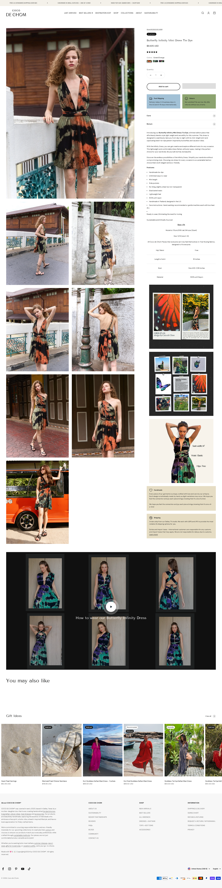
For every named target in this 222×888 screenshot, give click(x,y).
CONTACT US (94, 838)
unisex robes (15, 814)
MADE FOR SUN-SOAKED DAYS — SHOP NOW (125, 3)
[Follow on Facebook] (3, 869)
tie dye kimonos (49, 811)
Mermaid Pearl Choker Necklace (54, 781)
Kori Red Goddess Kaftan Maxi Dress (138, 781)
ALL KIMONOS (144, 817)
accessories (39, 814)
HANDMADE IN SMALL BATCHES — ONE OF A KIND (74, 3)
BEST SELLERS (144, 813)
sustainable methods (22, 835)
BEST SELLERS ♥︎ (86, 13)
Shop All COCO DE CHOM (154, 29)
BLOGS (91, 830)
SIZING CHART (193, 813)
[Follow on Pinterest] (16, 869)
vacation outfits (29, 846)
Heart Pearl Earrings (8, 781)
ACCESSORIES (144, 830)
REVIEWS (92, 821)
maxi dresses (26, 814)
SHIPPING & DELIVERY (196, 809)
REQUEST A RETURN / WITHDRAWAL (202, 821)
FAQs (90, 825)
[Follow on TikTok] (29, 869)
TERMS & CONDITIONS (196, 825)
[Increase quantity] (161, 75)
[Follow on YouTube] (22, 869)
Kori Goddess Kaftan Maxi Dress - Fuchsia (99, 781)
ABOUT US (93, 809)
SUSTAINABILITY (151, 13)
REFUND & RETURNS (195, 817)
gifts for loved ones (13, 846)
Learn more (153, 534)
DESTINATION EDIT (103, 13)
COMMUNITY (94, 834)
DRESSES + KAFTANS (147, 821)
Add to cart (163, 87)
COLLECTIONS (127, 13)
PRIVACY (191, 830)
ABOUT (139, 13)
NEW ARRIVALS (145, 809)
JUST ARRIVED (70, 13)
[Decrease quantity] (150, 75)
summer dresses (40, 843)
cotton (48, 830)
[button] (152, 52)
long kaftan (5, 814)
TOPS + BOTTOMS (146, 825)
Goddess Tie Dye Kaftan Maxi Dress (178, 781)
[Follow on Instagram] (9, 869)
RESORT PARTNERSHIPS (98, 817)
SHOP (116, 13)
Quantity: (150, 69)
